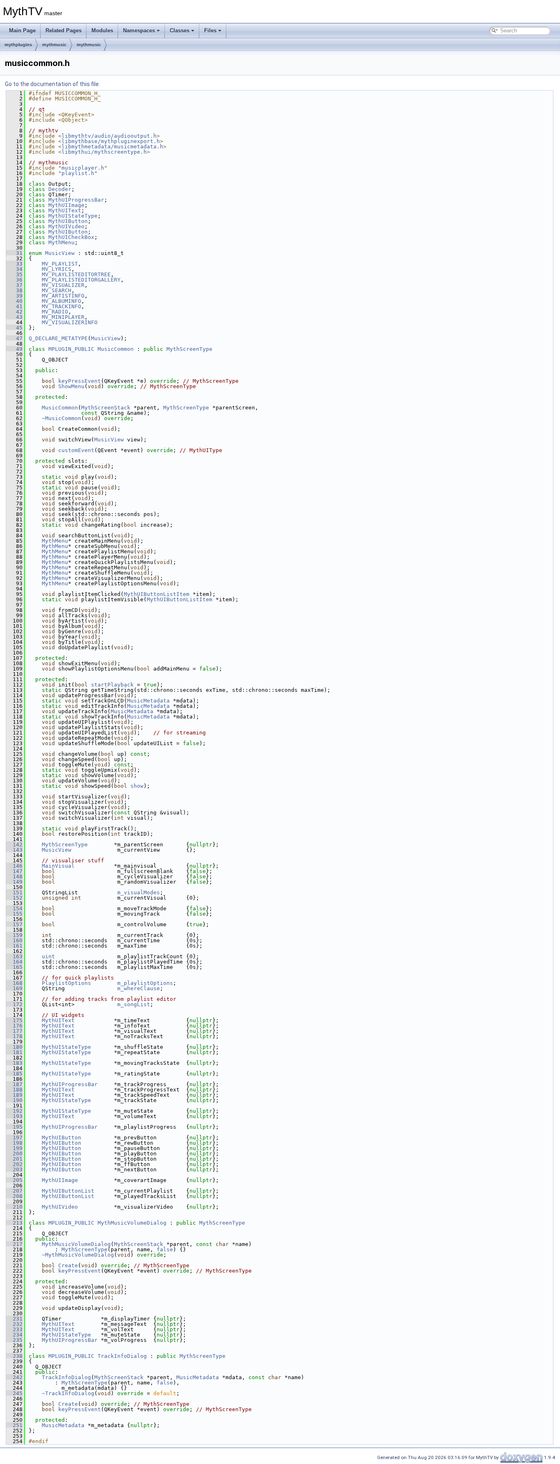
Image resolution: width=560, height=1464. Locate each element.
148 (14, 876)
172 (14, 1004)
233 (14, 1329)
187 (14, 1084)
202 (14, 1164)
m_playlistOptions (145, 983)
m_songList (133, 1004)
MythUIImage (66, 205)
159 (14, 935)
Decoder (59, 189)
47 (14, 338)
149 (14, 882)
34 (14, 269)
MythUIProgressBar (76, 200)
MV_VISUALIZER (63, 285)
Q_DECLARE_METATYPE (58, 338)
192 (14, 1111)
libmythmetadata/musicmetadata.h (112, 146)
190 (14, 1100)
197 (14, 1137)
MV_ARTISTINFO (63, 296)
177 (14, 1031)
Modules (102, 30)
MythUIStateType (73, 216)
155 (14, 914)
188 (14, 1090)
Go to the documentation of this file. (52, 84)
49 (14, 349)
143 (14, 850)
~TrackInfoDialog (68, 1393)
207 (14, 1191)
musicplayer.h (82, 168)
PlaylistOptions (66, 983)
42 (14, 312)
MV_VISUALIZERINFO (70, 322)
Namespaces (139, 30)
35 (14, 274)
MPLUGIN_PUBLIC (71, 349)
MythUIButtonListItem (156, 594)
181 (14, 1052)
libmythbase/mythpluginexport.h (110, 141)
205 (14, 1180)
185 (14, 1074)
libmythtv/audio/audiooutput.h (109, 136)
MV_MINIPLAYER (63, 317)
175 (14, 1020)
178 (14, 1036)
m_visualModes (138, 892)
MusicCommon (116, 349)
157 (14, 924)
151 (14, 892)
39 (14, 296)
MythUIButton (68, 221)
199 (14, 1148)
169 (14, 988)
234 (14, 1335)
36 (14, 280)
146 (14, 866)
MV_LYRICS (56, 269)
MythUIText (64, 210)
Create (68, 1265)
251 (14, 1425)
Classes (179, 30)
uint (48, 956)
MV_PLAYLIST (60, 264)
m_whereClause (138, 988)
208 (14, 1196)
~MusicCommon (61, 418)
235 (14, 1340)
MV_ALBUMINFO (61, 301)
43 (14, 317)
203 (14, 1169)
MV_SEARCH (56, 290)
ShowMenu (71, 386)
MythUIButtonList (68, 1191)
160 (14, 940)
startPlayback (112, 685)
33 (14, 264)
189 (14, 1095)
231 (14, 1319)
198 (14, 1143)
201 (14, 1159)
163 (14, 956)
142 (14, 844)
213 (14, 1223)
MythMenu (61, 242)
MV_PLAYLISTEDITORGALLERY (81, 280)
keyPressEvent (79, 381)
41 (14, 306)
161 (14, 946)
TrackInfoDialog (122, 1356)
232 (14, 1324)
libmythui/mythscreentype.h (104, 152)
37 (14, 285)
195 (14, 1127)
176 (14, 1026)
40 (14, 301)
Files (210, 30)
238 (14, 1356)
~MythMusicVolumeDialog (78, 1255)
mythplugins (18, 44)
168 (14, 983)
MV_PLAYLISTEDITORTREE (76, 274)
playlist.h (77, 173)
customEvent (76, 450)
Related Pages (64, 30)
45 (14, 328)
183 (14, 1063)
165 (14, 967)
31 (14, 253)
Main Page (22, 30)
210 (14, 1207)
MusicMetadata (148, 701)
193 (14, 1116)
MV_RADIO (55, 312)
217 (14, 1244)
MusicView (60, 253)
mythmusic (54, 44)
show (136, 786)
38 (14, 290)
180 (14, 1047)
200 (14, 1153)
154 (14, 908)
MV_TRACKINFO (61, 306)
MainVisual (58, 866)
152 (14, 898)
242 (14, 1377)
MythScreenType (189, 349)
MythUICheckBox (71, 237)
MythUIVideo (66, 226)
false (165, 1249)
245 (14, 1393)
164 (14, 962)
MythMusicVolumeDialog (132, 1223)
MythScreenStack (105, 408)
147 (14, 871)
